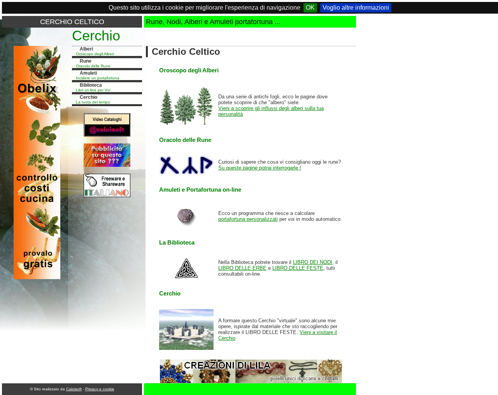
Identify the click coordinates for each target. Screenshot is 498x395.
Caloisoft (74, 389)
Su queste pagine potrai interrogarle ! (259, 168)
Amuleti (88, 73)
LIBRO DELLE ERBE (242, 268)
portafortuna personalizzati (248, 219)
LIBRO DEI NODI (312, 262)
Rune (85, 61)
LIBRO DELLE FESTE (297, 268)
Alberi (86, 49)
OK (310, 7)
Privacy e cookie (99, 389)
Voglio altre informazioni (356, 7)
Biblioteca (91, 85)
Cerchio (88, 97)
